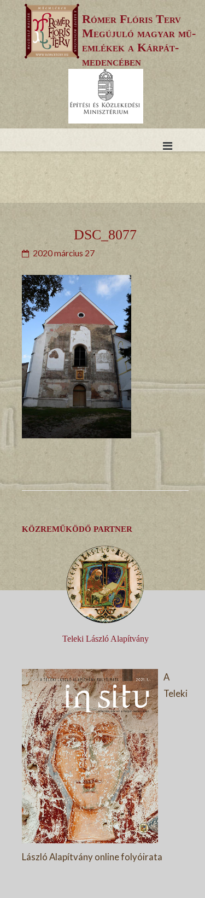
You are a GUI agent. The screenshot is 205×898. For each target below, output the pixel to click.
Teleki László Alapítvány (105, 638)
